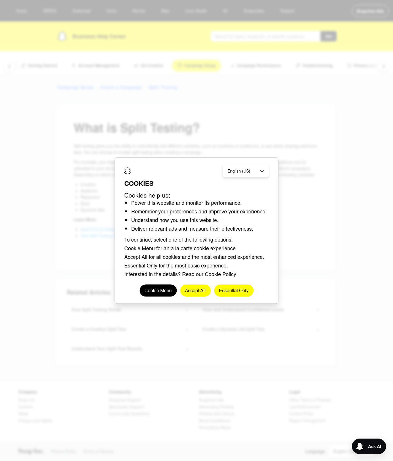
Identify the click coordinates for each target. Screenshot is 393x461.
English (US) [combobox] (239, 171)
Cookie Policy (220, 274)
